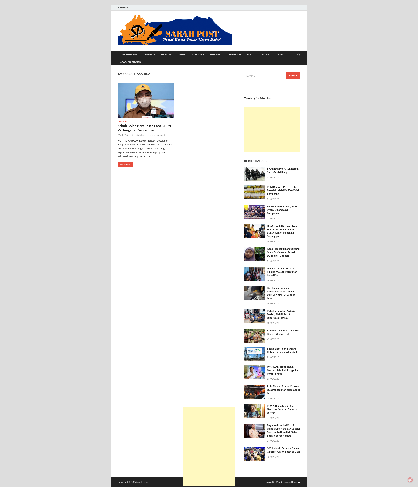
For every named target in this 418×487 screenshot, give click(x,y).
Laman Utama (129, 54)
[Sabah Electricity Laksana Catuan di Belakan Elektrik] (254, 348)
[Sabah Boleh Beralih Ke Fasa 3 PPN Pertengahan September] (146, 100)
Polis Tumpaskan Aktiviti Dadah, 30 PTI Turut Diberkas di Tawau (281, 314)
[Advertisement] (272, 129)
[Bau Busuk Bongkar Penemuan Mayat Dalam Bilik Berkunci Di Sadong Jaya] (254, 288)
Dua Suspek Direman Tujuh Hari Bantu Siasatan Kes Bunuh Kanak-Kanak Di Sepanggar (282, 231)
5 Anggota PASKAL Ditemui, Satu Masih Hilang (283, 170)
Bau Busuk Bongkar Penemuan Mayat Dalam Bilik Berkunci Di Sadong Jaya (281, 293)
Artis (182, 54)
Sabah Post (140, 135)
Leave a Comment (156, 135)
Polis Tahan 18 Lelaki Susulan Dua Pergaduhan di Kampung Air (283, 390)
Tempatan (149, 54)
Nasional (167, 54)
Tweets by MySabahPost (258, 98)
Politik (251, 54)
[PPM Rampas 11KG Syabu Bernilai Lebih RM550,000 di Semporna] (254, 187)
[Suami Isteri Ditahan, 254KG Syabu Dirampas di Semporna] (254, 206)
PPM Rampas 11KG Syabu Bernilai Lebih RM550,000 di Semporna (283, 190)
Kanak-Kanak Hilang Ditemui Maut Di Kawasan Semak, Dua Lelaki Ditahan (283, 252)
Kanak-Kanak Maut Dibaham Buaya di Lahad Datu (283, 332)
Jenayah (215, 54)
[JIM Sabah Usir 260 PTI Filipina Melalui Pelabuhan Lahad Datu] (254, 268)
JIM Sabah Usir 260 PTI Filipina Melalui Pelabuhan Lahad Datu (282, 272)
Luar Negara (233, 54)
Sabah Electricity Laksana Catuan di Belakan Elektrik (282, 350)
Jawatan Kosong (130, 62)
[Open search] (298, 54)
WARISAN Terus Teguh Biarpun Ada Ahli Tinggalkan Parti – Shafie (283, 370)
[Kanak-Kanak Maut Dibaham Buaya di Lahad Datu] (254, 330)
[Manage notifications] (410, 479)
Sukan (266, 54)
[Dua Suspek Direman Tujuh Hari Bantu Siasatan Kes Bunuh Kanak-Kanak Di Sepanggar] (254, 226)
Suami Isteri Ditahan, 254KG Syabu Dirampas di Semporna (283, 210)
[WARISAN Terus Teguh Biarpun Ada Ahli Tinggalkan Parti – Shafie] (254, 366)
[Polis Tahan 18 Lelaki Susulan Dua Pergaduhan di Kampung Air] (254, 386)
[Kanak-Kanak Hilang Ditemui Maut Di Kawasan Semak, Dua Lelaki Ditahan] (254, 249)
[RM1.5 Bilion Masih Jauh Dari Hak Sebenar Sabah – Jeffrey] (254, 406)
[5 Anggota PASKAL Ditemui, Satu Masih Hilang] (254, 168)
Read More (124, 164)
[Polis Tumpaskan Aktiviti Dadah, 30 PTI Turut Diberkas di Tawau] (254, 311)
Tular (279, 54)
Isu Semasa (197, 54)
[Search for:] (272, 75)
